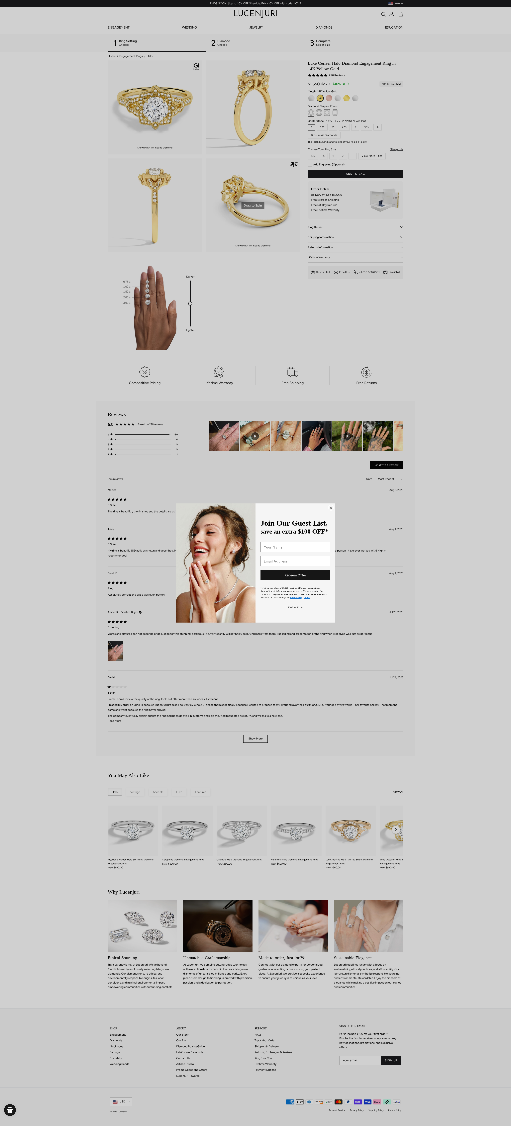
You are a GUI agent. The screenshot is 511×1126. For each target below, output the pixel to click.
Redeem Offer (295, 575)
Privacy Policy (296, 597)
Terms (307, 597)
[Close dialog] (331, 507)
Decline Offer (295, 607)
